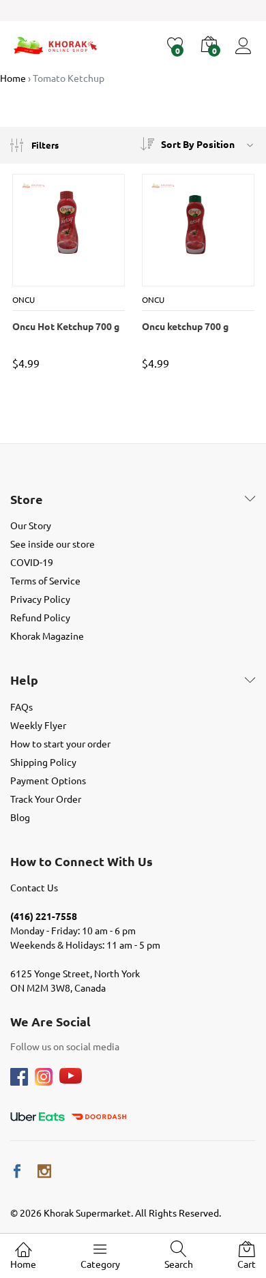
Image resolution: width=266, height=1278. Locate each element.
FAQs (21, 706)
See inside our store (52, 543)
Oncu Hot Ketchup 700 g (65, 326)
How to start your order (60, 743)
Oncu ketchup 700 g (185, 326)
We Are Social (50, 1021)
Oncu (23, 299)
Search (178, 1264)
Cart (246, 1264)
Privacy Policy (40, 599)
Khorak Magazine (47, 635)
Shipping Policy (43, 762)
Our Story (30, 525)
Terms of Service (45, 580)
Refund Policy (40, 617)
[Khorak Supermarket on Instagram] (44, 1171)
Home (23, 1264)
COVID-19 (31, 562)
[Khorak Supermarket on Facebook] (17, 1171)
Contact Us (34, 887)
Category (100, 1264)
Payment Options (48, 780)
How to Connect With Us (81, 861)
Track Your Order (45, 798)
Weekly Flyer (38, 725)
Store (26, 499)
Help (24, 679)
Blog (20, 817)
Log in (245, 54)
